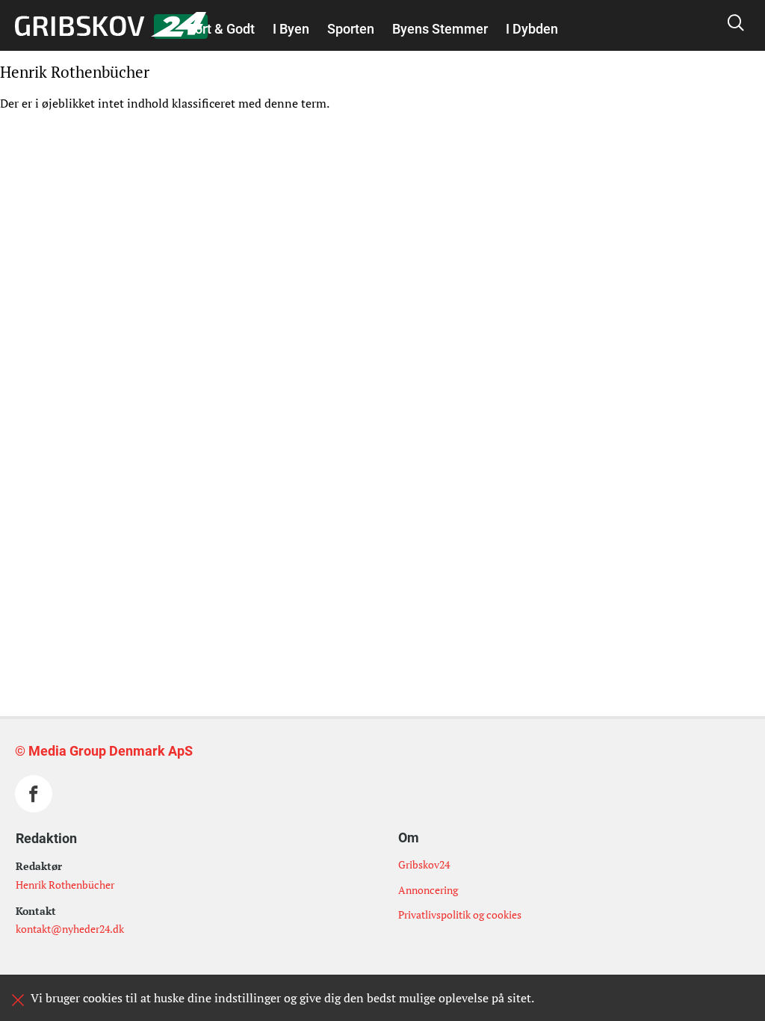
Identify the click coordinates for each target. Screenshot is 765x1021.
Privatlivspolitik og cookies (459, 914)
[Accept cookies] (18, 1000)
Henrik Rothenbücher (65, 884)
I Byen (291, 29)
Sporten (350, 29)
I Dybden (532, 29)
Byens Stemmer (440, 29)
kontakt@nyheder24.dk (70, 929)
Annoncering (428, 890)
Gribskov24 (424, 864)
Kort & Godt (221, 29)
